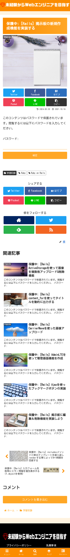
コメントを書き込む (35, 499)
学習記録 (11, 173)
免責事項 (51, 545)
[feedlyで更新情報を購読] (19, 230)
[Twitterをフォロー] (51, 220)
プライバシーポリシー (19, 545)
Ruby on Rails (38, 173)
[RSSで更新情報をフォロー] (51, 230)
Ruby (23, 173)
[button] (63, 387)
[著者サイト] (19, 220)
